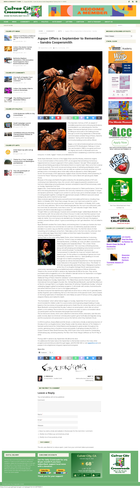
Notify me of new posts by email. (51, 437)
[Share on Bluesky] (93, 118)
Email (40, 420)
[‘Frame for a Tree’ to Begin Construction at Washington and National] (8, 161)
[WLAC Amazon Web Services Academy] (120, 72)
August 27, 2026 (19, 65)
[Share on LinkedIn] (52, 118)
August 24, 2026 (19, 127)
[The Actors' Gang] (70, 371)
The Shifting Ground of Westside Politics (21, 99)
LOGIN (22, 484)
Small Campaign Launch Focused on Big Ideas (22, 124)
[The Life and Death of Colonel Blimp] (8, 173)
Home (6, 22)
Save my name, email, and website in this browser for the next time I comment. (66, 431)
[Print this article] (70, 118)
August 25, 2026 (19, 102)
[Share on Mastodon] (81, 118)
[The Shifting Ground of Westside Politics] (8, 99)
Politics (44, 22)
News (14, 22)
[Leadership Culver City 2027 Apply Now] (120, 149)
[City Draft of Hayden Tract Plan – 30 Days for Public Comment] (8, 79)
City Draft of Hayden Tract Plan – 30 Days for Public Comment (23, 79)
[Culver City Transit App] (120, 201)
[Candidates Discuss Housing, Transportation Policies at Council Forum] (8, 135)
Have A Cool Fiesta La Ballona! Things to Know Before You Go (24, 37)
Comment (41, 400)
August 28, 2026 (19, 41)
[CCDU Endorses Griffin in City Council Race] (8, 115)
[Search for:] (126, 25)
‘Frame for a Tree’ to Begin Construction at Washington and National (23, 161)
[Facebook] (129, 1)
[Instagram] (136, 1)
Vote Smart (57, 22)
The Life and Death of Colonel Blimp (21, 171)
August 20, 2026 (19, 138)
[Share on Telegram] (87, 118)
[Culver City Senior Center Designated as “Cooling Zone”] (8, 48)
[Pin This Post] (58, 118)
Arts (36, 22)
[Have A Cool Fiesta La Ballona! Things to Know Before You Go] (8, 38)
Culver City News (13, 31)
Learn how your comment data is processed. (79, 447)
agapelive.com (93, 343)
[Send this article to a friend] (64, 118)
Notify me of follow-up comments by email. (54, 434)
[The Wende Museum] (120, 124)
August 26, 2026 (19, 92)
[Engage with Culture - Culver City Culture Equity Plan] (120, 98)
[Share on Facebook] (41, 118)
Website (40, 425)
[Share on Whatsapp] (76, 118)
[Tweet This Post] (46, 118)
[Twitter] (132, 1)
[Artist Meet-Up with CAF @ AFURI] (8, 152)
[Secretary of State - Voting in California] (120, 223)
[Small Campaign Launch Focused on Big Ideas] (8, 125)
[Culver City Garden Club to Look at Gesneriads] (8, 90)
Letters (69, 22)
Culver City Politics (14, 109)
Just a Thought (94, 22)
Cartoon (80, 22)
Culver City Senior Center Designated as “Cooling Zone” (22, 48)
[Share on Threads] (99, 118)
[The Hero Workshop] (120, 175)
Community (25, 22)
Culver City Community (15, 73)
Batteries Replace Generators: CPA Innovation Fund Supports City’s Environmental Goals (23, 60)
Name (40, 414)
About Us (109, 22)
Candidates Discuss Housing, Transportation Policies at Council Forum (23, 134)
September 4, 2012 (46, 48)
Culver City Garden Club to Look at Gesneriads (23, 89)
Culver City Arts (13, 145)
